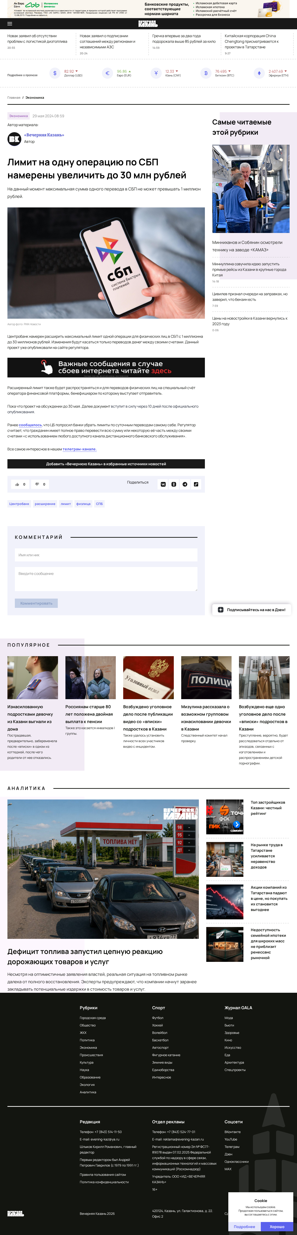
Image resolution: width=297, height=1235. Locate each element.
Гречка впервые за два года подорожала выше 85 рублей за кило (184, 38)
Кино (228, 1040)
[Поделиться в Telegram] (185, 484)
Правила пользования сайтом (103, 1174)
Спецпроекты (235, 1070)
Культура (87, 1062)
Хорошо (277, 1226)
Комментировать (36, 603)
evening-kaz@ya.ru (105, 1139)
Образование (90, 1077)
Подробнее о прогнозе (22, 75)
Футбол (157, 1018)
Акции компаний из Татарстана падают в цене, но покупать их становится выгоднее (269, 898)
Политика (87, 1040)
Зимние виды (162, 1062)
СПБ (99, 503)
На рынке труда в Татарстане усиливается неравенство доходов (267, 856)
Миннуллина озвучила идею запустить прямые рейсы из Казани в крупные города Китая (249, 269)
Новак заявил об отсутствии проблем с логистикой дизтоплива (37, 38)
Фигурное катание (166, 1055)
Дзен (228, 1154)
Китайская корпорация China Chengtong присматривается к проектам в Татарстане (252, 41)
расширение (45, 503)
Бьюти (229, 1025)
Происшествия (91, 1055)
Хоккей (157, 1025)
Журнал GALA (238, 1007)
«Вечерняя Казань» (44, 135)
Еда (227, 1055)
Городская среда (93, 1018)
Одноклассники (237, 1161)
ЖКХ (83, 1032)
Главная (13, 97)
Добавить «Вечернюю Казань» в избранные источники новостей (106, 463)
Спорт (158, 1007)
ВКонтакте (233, 1132)
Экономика (35, 97)
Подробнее (244, 1226)
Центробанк (19, 503)
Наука (84, 1070)
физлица (83, 503)
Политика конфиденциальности (104, 1182)
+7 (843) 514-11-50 (108, 1132)
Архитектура (234, 1062)
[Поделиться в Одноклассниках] (174, 484)
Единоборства (163, 1070)
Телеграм (232, 1146)
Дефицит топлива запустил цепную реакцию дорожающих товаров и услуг (85, 956)
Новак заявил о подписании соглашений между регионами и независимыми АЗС (107, 41)
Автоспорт (160, 1047)
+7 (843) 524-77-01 (181, 1132)
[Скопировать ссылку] (196, 484)
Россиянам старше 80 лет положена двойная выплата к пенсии (89, 714)
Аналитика (26, 788)
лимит (66, 503)
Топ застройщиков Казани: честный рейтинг (268, 808)
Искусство (233, 1047)
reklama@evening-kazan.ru (183, 1139)
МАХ (228, 1169)
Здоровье (232, 1032)
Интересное (161, 1077)
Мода (229, 1018)
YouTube (231, 1139)
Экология (87, 1084)
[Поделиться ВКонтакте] (163, 484)
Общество (88, 1025)
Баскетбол (160, 1040)
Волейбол (159, 1032)
